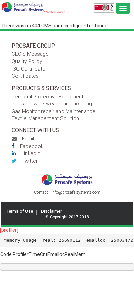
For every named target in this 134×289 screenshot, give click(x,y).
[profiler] (9, 230)
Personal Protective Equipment (47, 96)
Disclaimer (51, 211)
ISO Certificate (28, 69)
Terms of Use (20, 211)
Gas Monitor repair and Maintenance (54, 111)
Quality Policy (27, 61)
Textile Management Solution (45, 118)
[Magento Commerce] (33, 7)
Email (28, 139)
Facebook (31, 146)
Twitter (30, 161)
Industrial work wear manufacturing (52, 104)
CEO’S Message (30, 54)
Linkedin (30, 153)
